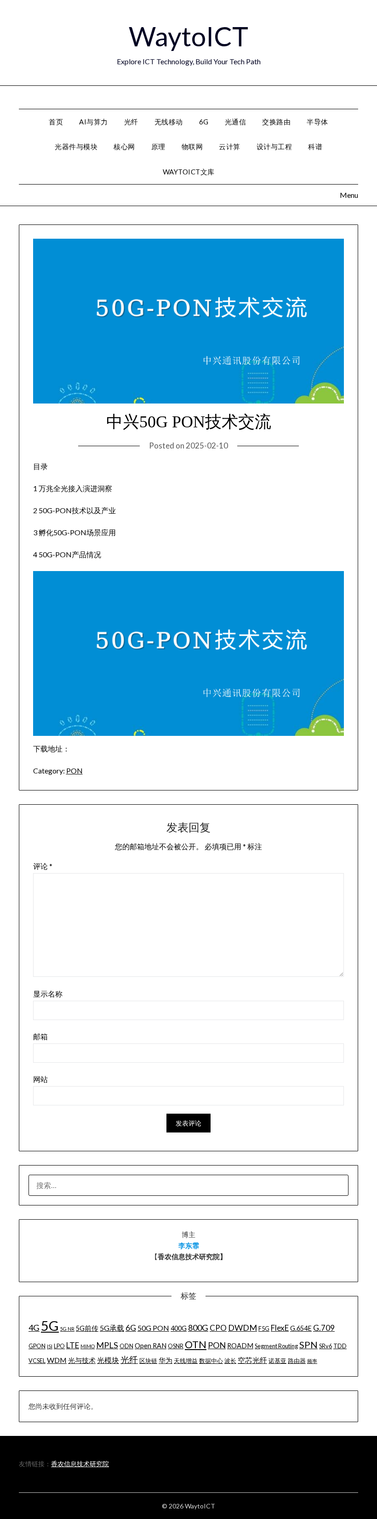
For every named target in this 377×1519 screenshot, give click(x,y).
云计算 (229, 146)
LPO (59, 1346)
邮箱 (40, 1036)
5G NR (67, 1329)
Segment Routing (276, 1346)
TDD (340, 1346)
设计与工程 (274, 146)
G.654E (301, 1328)
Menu (358, 96)
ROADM (240, 1346)
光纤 (131, 122)
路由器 (297, 1360)
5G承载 (112, 1327)
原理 (158, 146)
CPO (218, 1328)
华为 (165, 1360)
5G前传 (87, 1328)
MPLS (107, 1345)
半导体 (317, 122)
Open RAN (150, 1346)
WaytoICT (188, 36)
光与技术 (82, 1360)
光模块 (108, 1360)
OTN (195, 1345)
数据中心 (211, 1360)
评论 (42, 866)
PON (74, 770)
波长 (230, 1360)
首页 (56, 122)
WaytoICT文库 (189, 172)
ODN (126, 1346)
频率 (312, 1361)
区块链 (148, 1360)
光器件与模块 (76, 146)
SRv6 (325, 1346)
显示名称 (48, 993)
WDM (57, 1360)
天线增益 (186, 1360)
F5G (263, 1328)
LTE (72, 1345)
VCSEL (37, 1360)
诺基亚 (277, 1360)
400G (179, 1328)
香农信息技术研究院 (80, 1464)
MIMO (87, 1346)
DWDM (242, 1328)
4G (34, 1328)
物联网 (192, 146)
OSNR (175, 1346)
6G (204, 122)
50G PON (153, 1327)
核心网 (124, 146)
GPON (37, 1346)
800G (198, 1328)
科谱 (315, 146)
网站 (40, 1079)
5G (50, 1325)
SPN (308, 1344)
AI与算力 (93, 122)
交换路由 (276, 122)
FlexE (280, 1328)
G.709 (324, 1328)
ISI (49, 1346)
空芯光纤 (252, 1360)
